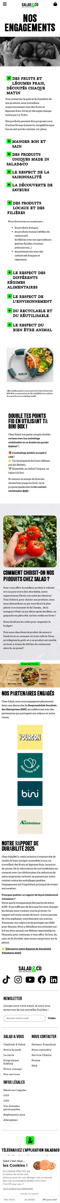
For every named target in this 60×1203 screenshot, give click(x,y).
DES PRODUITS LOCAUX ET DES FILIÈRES (25, 208)
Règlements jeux (14, 1114)
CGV (6, 1095)
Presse (36, 1060)
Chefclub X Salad (14, 1044)
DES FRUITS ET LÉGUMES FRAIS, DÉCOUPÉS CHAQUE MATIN (26, 85)
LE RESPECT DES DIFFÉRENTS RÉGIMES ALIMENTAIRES (26, 280)
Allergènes (11, 1119)
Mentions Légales (15, 1090)
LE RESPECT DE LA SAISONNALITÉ (31, 175)
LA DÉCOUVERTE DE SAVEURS (32, 187)
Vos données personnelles (12, 1107)
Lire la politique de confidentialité (18, 1189)
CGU (6, 1100)
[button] (30, 83)
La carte (9, 1055)
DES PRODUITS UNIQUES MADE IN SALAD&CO (28, 159)
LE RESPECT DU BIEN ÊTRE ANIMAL (32, 327)
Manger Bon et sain (29, 144)
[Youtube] (30, 979)
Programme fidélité (11, 1062)
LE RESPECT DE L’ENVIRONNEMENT (32, 299)
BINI (25, 490)
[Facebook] (42, 979)
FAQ (34, 1065)
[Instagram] (18, 979)
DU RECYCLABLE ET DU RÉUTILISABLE (32, 313)
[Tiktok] (6, 979)
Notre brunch (12, 1049)
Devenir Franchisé (44, 1044)
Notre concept (13, 1068)
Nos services (12, 1074)
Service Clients (42, 1055)
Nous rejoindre (41, 1049)
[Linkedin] (54, 979)
